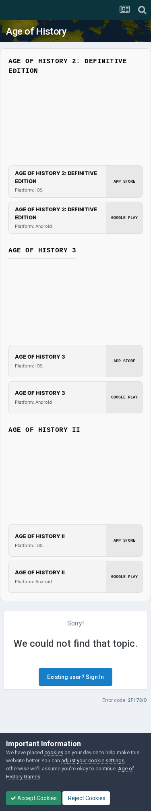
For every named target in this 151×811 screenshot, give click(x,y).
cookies (53, 752)
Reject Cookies (86, 798)
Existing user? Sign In (75, 677)
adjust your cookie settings (92, 760)
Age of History (36, 31)
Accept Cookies (36, 798)
